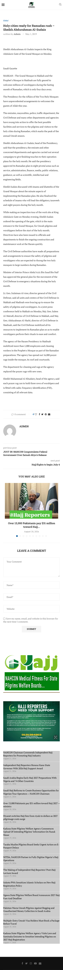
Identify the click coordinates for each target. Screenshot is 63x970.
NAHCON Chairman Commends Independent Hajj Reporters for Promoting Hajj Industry (27, 754)
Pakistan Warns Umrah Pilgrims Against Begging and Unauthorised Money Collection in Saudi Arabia (28, 909)
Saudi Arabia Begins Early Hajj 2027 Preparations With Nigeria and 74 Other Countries (30, 779)
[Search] (60, 4)
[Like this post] (36, 414)
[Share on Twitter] (42, 414)
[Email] (40, 963)
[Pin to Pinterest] (46, 414)
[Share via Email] (49, 414)
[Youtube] (35, 963)
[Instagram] (31, 963)
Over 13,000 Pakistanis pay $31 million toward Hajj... (31, 524)
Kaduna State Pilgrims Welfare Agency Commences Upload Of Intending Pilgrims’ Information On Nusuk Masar (29, 831)
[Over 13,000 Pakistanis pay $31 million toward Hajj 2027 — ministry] (31, 501)
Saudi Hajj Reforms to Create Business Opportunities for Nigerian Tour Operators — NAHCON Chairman (31, 792)
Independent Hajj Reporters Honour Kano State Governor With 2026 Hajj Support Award (26, 767)
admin (17, 34)
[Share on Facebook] (39, 414)
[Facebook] (22, 963)
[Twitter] (26, 963)
